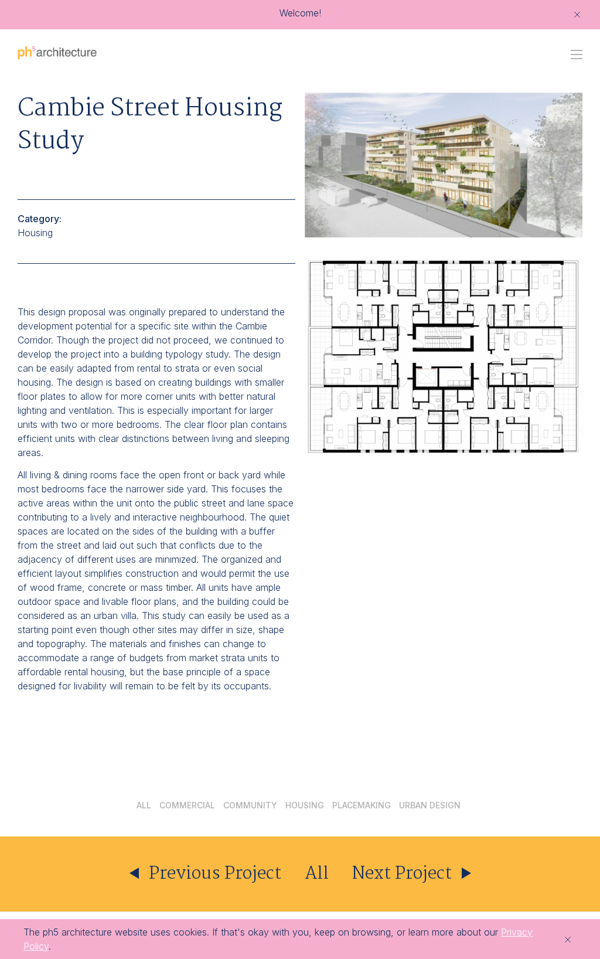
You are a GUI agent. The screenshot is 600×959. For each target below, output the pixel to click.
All (144, 805)
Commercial (187, 805)
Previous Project (213, 874)
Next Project (404, 874)
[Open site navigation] (576, 54)
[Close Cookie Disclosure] (568, 939)
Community (250, 805)
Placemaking (361, 805)
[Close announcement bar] (577, 14)
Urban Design (430, 805)
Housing (304, 805)
